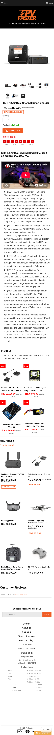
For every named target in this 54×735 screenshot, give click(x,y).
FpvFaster (29, 728)
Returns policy (26, 640)
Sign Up (47, 614)
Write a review (20, 595)
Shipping (26, 632)
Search (26, 624)
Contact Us (44, 733)
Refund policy (26, 653)
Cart (51, 3)
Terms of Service (26, 648)
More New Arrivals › (8, 445)
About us (26, 628)
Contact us (26, 644)
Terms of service (26, 636)
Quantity (6, 116)
